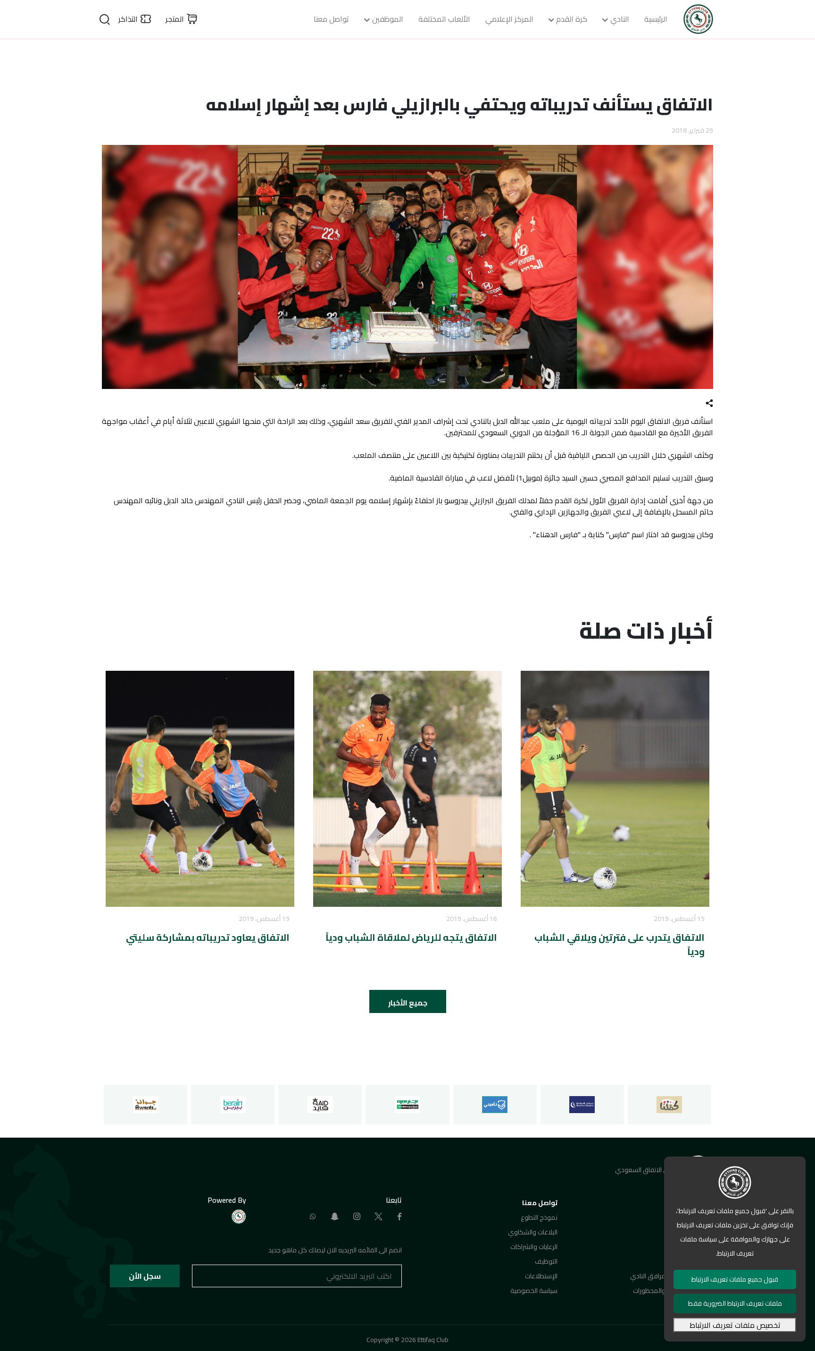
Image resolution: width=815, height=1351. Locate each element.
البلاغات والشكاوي (532, 1232)
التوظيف (546, 1261)
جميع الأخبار (407, 1003)
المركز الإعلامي (509, 19)
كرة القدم (571, 19)
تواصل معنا (331, 19)
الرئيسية (655, 19)
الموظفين (387, 19)
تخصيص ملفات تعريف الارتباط (735, 1325)
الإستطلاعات (541, 1276)
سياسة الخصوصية (533, 1290)
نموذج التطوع (539, 1217)
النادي (619, 19)
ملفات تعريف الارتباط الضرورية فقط (735, 1303)
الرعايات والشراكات (533, 1247)
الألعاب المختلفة (444, 19)
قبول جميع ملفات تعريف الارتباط (734, 1279)
